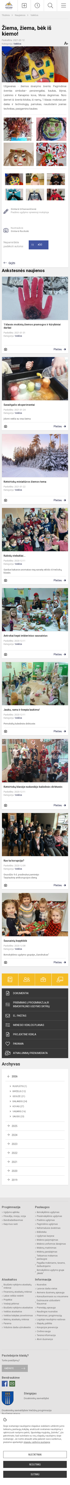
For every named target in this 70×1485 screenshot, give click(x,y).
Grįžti (12, 263)
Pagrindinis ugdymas (47, 1224)
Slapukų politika (44, 1323)
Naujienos (20, 15)
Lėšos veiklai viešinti (14, 1296)
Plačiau (58, 349)
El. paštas (19, 1015)
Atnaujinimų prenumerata (30, 1053)
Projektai (8, 1299)
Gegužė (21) (19, 1096)
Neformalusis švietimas (48, 1228)
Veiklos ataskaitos (13, 1311)
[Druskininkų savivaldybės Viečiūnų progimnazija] (8, 5)
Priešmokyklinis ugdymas (49, 1216)
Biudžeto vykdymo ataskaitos (18, 1307)
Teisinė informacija (46, 1335)
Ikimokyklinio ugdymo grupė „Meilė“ (50, 1272)
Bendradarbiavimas (13, 1220)
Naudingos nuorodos (47, 1311)
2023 (14, 1144)
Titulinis (6, 15)
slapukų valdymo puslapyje (37, 1442)
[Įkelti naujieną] (24, 5)
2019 (14, 1179)
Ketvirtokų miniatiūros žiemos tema (25, 481)
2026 (14, 1076)
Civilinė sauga (44, 1331)
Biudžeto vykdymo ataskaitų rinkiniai (18, 1286)
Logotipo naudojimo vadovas (51, 1319)
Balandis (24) (20, 1101)
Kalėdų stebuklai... (14, 555)
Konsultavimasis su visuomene (52, 1296)
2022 (14, 1153)
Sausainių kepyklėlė (15, 940)
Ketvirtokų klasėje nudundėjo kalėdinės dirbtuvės (33, 786)
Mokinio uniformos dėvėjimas (51, 1244)
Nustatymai (35, 1454)
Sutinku (35, 1474)
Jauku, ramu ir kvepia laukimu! (22, 709)
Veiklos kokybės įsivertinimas (18, 1315)
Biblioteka (41, 1232)
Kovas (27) (18, 1106)
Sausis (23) (18, 1116)
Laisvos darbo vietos (47, 1288)
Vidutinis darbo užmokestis (17, 1327)
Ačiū (36, 245)
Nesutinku (35, 1464)
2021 (14, 1162)
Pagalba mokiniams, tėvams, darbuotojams (51, 1264)
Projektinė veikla (24, 1034)
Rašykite (9, 1368)
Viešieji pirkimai (11, 1303)
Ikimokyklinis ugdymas (48, 1212)
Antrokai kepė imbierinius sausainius (26, 635)
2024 (14, 1135)
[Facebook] (5, 1384)
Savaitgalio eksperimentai (19, 404)
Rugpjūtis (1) (20, 1086)
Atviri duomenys (45, 1339)
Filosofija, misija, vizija (15, 1216)
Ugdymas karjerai (45, 1236)
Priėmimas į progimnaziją (49, 1315)
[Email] (12, 1384)
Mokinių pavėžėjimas (47, 1252)
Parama (18, 1043)
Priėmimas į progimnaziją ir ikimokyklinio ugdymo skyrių (31, 1004)
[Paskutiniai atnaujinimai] (37, 5)
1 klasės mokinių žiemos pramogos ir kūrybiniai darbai (32, 326)
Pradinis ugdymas (46, 1220)
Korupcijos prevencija (47, 1327)
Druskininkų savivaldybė (36, 1398)
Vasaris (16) (19, 1111)
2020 (14, 1170)
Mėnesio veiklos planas (28, 1025)
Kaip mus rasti (11, 1224)
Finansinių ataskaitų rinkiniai (18, 1292)
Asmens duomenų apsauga (50, 1292)
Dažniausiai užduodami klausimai (48, 1302)
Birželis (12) (19, 1091)
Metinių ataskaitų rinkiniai (16, 1319)
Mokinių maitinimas (46, 1248)
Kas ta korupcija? (14, 860)
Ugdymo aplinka (11, 1212)
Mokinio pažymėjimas (47, 1240)
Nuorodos (41, 1284)
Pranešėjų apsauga (46, 1307)
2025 (14, 1126)
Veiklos (34, 15)
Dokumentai (21, 993)
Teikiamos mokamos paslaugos (47, 1257)
